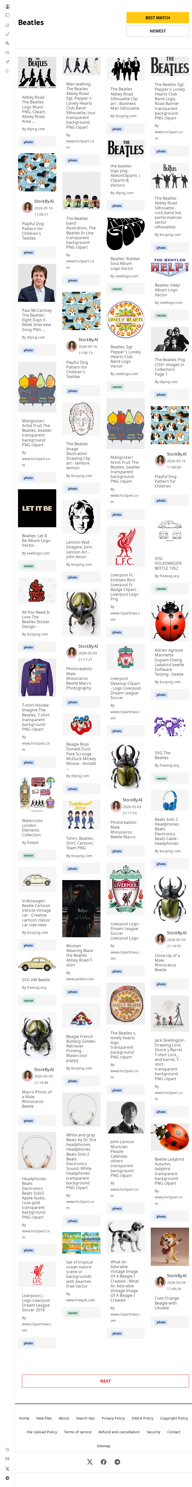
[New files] (7, 71)
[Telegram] (8, 1478)
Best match (158, 17)
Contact (173, 1432)
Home (24, 1418)
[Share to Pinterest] (51, 84)
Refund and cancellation (119, 1432)
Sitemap (103, 1446)
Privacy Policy (113, 1418)
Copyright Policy (174, 1418)
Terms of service (78, 1432)
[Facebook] (103, 1462)
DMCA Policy (142, 1418)
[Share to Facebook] (42, 84)
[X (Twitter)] (8, 1469)
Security (153, 1432)
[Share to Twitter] (33, 84)
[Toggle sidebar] (7, 14)
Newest (158, 31)
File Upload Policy (42, 1432)
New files (44, 1418)
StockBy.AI (44, 201)
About (64, 1418)
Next (105, 1381)
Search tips (85, 1418)
